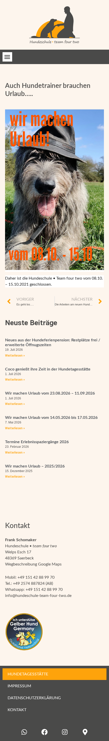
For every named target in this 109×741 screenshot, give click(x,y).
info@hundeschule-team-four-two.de (38, 596)
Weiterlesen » (15, 355)
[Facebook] (44, 732)
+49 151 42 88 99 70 (36, 577)
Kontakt (17, 710)
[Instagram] (64, 732)
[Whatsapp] (24, 732)
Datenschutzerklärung (34, 698)
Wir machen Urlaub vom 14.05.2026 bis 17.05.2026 (51, 418)
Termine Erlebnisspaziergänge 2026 (37, 442)
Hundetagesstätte (28, 674)
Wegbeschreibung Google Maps (33, 564)
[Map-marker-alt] (85, 732)
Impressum (19, 686)
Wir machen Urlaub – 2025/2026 (35, 466)
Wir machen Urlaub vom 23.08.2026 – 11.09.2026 (50, 393)
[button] (7, 57)
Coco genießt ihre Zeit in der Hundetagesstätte (47, 369)
